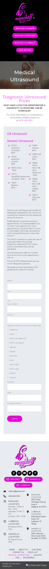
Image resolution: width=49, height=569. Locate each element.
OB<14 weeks (14, 369)
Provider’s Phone (14, 403)
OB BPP (13, 373)
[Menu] (24, 56)
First (8, 291)
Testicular (13, 347)
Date (9, 392)
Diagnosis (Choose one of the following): (24, 325)
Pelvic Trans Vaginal (17, 343)
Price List (33, 552)
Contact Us (18, 552)
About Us (23, 550)
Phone (10, 315)
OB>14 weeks (14, 364)
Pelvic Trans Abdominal (18, 338)
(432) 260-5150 (26, 120)
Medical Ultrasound (19, 555)
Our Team (36, 550)
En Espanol (29, 558)
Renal (12, 334)
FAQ (17, 558)
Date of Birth (12, 304)
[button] (13, 473)
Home (12, 550)
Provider (10, 382)
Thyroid (12, 351)
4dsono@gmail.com (16, 491)
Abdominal (14, 330)
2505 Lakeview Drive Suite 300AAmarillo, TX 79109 (38, 535)
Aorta (12, 360)
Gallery (38, 555)
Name (9, 281)
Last (8, 301)
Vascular (13, 377)
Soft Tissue (13, 356)
